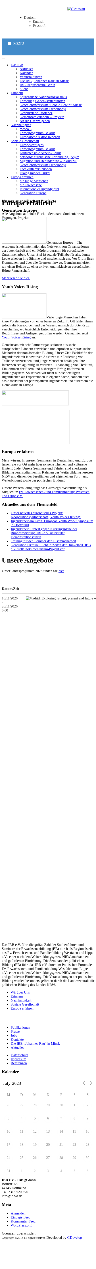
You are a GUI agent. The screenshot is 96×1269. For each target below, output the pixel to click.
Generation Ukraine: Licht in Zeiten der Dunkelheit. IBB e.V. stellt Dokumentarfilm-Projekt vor (51, 547)
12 (35, 1131)
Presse (15, 1031)
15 (74, 1131)
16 (87, 1131)
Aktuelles (17, 1047)
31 (8, 1171)
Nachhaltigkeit (21, 1000)
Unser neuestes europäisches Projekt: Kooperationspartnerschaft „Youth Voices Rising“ (46, 515)
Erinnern (17, 996)
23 (87, 1144)
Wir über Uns (20, 992)
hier (61, 571)
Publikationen (20, 1027)
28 (35, 1105)
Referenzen (19, 1063)
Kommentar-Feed (23, 1221)
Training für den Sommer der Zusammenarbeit (43, 541)
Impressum (18, 1059)
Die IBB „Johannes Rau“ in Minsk (35, 1043)
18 (21, 1144)
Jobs (14, 1035)
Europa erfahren (22, 1008)
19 (35, 1144)
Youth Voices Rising (16, 337)
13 (48, 1131)
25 (21, 1158)
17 (8, 1144)
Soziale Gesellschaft (25, 1004)
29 (48, 1105)
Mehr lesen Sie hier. (16, 278)
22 (74, 1144)
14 (61, 1131)
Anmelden (18, 1213)
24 (8, 1158)
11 (21, 1131)
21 (61, 1144)
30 (61, 1105)
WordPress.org (21, 1225)
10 (8, 1131)
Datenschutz (19, 1055)
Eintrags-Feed (20, 1217)
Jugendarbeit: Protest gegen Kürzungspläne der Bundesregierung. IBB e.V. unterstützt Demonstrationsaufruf (44, 533)
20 (48, 1144)
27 (21, 1105)
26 (8, 1105)
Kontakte (17, 1039)
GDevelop (74, 1237)
